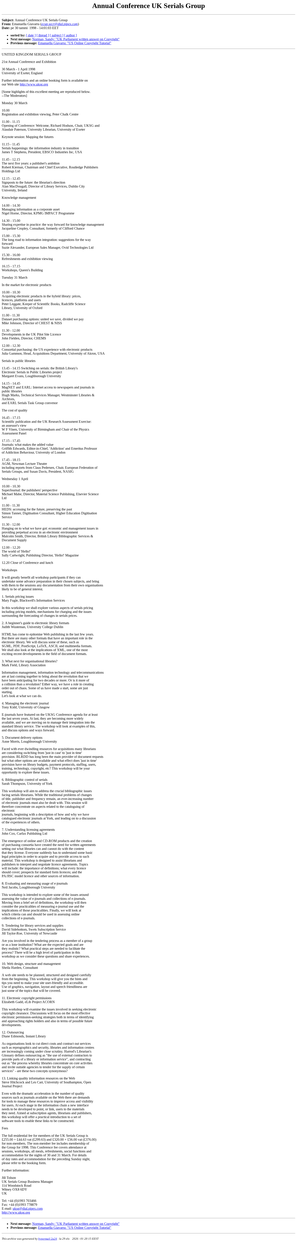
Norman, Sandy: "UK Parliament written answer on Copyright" (76, 39)
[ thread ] (43, 35)
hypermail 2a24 (47, 1238)
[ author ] (70, 35)
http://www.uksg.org (34, 84)
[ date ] (31, 35)
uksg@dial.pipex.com (28, 1208)
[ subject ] (56, 35)
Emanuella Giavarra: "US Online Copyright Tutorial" (74, 43)
